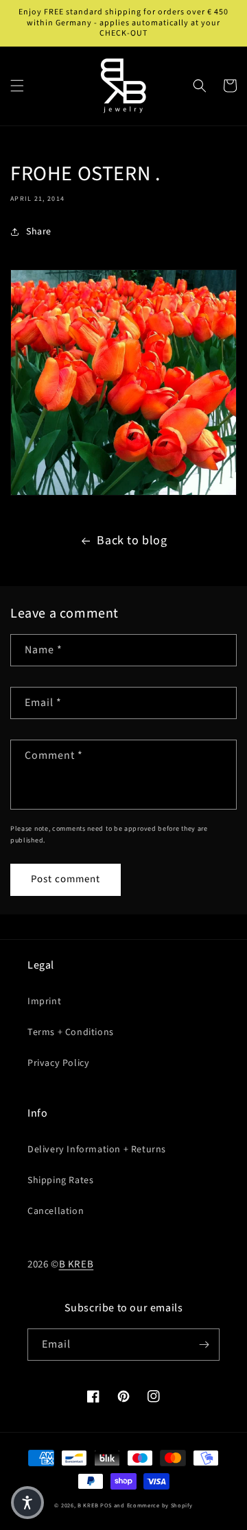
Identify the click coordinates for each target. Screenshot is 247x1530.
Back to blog (132, 540)
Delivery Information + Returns (96, 1149)
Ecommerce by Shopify (160, 1505)
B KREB (76, 1264)
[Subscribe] (204, 1344)
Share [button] (38, 232)
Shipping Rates (60, 1180)
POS (106, 1505)
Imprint (44, 1001)
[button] (17, 86)
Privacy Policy (58, 1063)
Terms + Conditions (70, 1032)
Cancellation (55, 1211)
